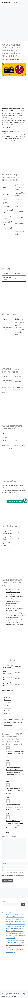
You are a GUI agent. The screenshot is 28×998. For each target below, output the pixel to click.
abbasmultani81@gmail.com (14, 809)
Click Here (18, 666)
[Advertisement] (14, 26)
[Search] (23, 904)
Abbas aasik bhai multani (13, 767)
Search (4, 901)
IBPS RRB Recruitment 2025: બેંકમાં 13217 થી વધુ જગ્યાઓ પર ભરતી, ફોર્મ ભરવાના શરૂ (7, 698)
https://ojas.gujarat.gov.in (13, 592)
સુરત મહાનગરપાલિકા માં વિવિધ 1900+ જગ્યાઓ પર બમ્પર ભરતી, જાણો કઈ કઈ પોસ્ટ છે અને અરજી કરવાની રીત (15, 924)
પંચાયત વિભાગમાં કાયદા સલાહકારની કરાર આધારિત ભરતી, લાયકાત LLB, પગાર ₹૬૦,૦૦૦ (13, 720)
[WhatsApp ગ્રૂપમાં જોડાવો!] (25, 501)
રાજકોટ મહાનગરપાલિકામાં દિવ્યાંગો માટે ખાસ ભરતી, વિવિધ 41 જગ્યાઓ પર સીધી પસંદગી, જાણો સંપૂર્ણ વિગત (15, 917)
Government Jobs (8, 690)
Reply (7, 760)
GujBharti (6, 2)
